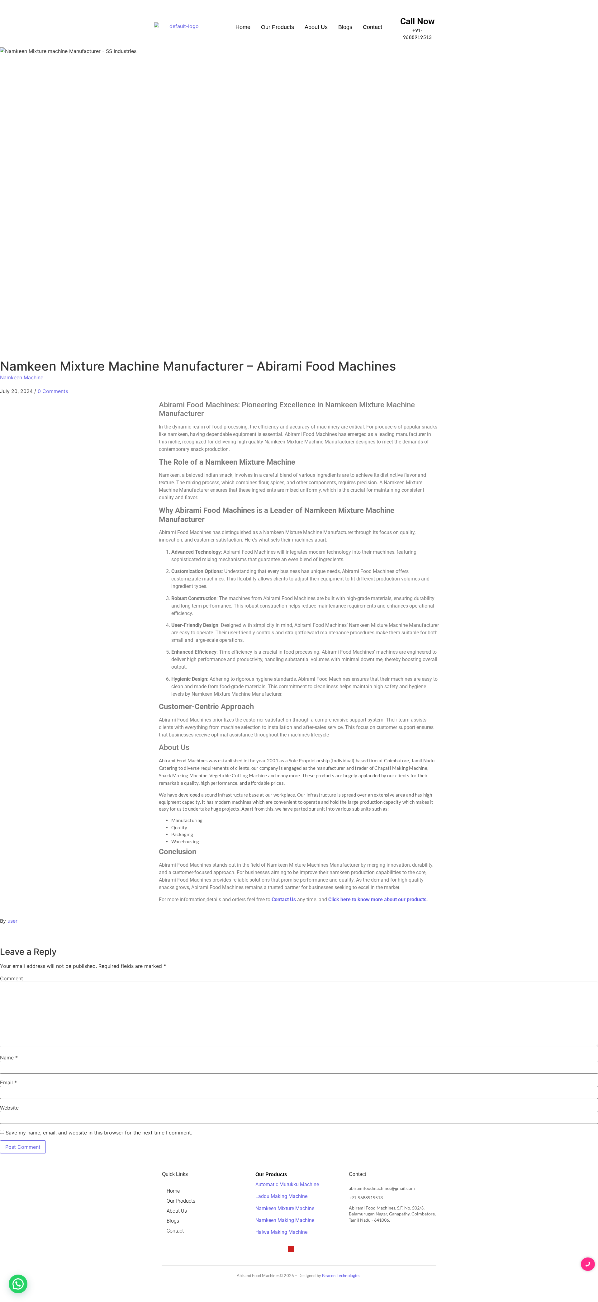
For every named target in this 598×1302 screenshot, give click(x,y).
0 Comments (53, 391)
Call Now (417, 21)
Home (242, 27)
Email (8, 1082)
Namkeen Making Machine (284, 1220)
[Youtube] (291, 1249)
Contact (372, 27)
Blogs (345, 27)
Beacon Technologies (341, 1275)
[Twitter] (269, 1249)
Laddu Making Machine (281, 1196)
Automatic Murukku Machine (287, 1184)
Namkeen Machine (21, 377)
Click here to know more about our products (377, 899)
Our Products (277, 27)
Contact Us (284, 899)
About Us (316, 27)
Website (9, 1107)
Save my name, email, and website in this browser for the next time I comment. (99, 1132)
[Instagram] (280, 1249)
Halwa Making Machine (281, 1232)
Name (9, 1057)
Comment (11, 978)
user (12, 921)
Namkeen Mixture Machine (284, 1208)
